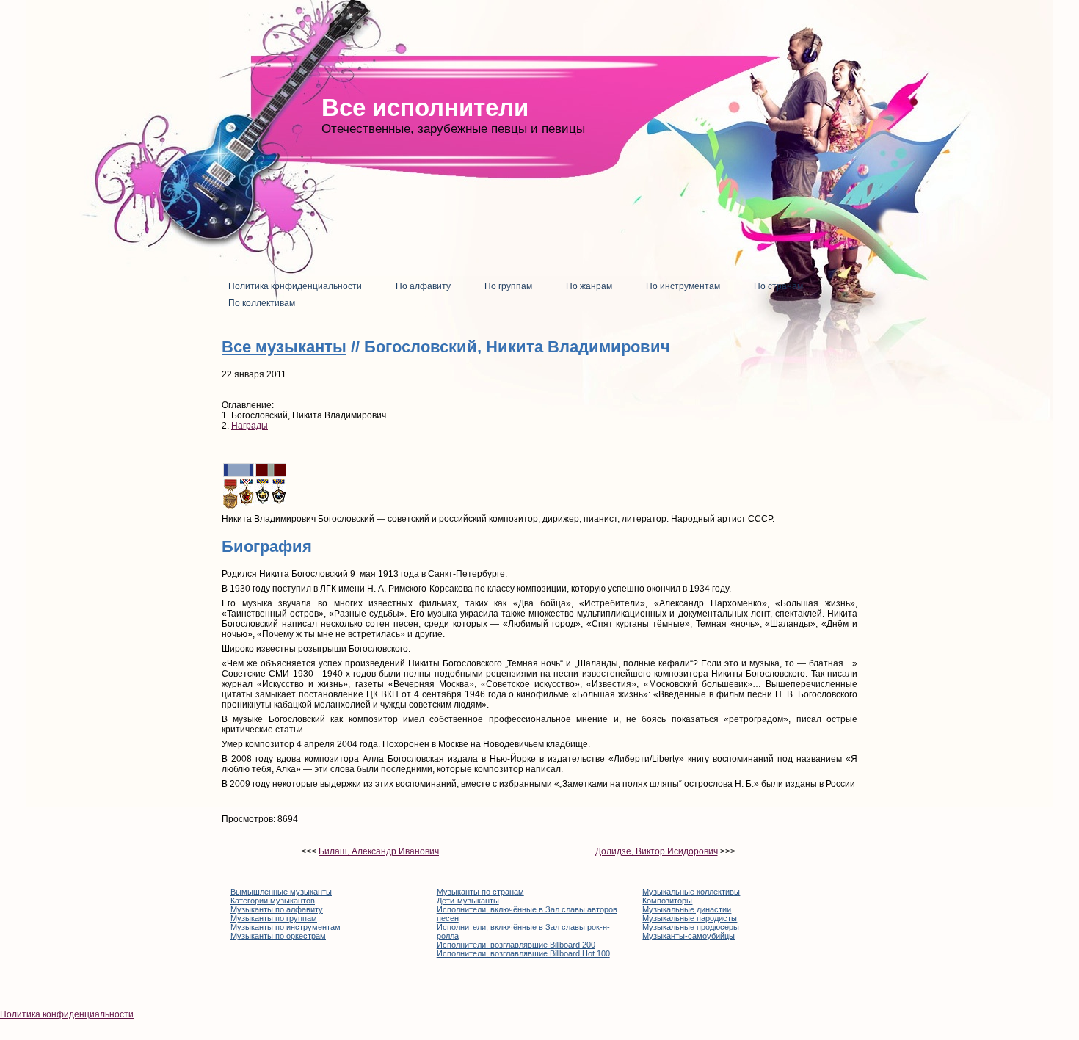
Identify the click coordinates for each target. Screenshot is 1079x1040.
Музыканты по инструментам (285, 927)
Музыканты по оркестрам (278, 935)
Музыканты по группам (273, 918)
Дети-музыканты (468, 900)
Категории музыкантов (272, 900)
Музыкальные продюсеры (690, 927)
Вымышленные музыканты (281, 891)
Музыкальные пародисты (689, 918)
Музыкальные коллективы (691, 891)
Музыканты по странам (480, 891)
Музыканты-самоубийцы (688, 935)
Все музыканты (284, 347)
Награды (249, 426)
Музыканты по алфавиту (276, 909)
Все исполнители (424, 107)
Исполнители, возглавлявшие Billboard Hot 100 (523, 953)
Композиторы (667, 900)
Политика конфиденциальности (67, 1014)
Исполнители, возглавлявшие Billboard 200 (516, 944)
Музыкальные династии (686, 909)
